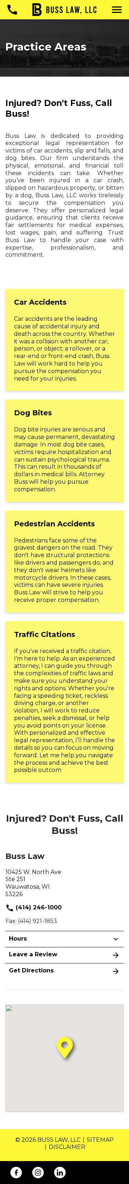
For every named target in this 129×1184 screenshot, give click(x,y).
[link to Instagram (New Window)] (38, 1172)
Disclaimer (67, 1147)
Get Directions (31, 970)
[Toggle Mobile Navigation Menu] (117, 9)
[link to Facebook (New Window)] (16, 1172)
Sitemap (100, 1139)
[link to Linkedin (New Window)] (60, 1172)
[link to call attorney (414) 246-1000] (12, 9)
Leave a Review (33, 954)
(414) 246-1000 (38, 907)
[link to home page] (64, 9)
